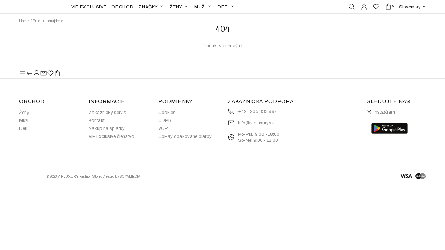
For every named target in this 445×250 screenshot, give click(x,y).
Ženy (24, 112)
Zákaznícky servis (107, 112)
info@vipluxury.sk (256, 122)
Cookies (167, 112)
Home (24, 21)
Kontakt (97, 120)
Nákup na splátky (107, 128)
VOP (163, 128)
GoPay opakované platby (185, 136)
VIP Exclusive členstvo (111, 136)
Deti (23, 128)
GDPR (164, 120)
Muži (24, 120)
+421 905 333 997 (257, 111)
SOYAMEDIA (130, 176)
